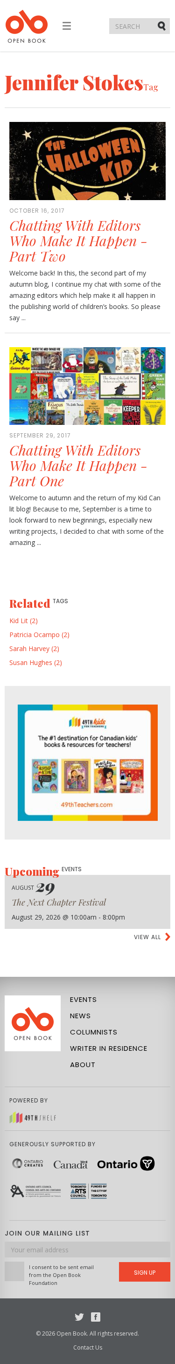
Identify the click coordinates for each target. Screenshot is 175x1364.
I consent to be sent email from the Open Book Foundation (61, 1274)
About (83, 1064)
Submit (162, 25)
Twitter (79, 1317)
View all (147, 937)
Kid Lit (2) (23, 620)
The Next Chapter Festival (59, 902)
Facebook (95, 1317)
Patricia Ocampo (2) (39, 634)
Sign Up (144, 1273)
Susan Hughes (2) (35, 662)
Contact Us (87, 1347)
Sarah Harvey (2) (34, 648)
